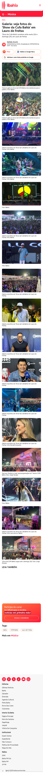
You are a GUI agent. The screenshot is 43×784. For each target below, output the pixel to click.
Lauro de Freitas (27, 630)
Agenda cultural (8, 700)
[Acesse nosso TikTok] (19, 679)
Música (12, 14)
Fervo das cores (7, 706)
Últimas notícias (8, 688)
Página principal (7, 716)
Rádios (4, 752)
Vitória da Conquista (9, 728)
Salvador (5, 694)
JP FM (4, 764)
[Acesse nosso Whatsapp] (28, 679)
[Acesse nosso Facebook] (9, 679)
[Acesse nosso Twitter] (14, 679)
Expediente (6, 739)
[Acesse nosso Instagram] (4, 679)
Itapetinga (5, 722)
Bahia (4, 691)
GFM (3, 755)
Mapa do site (6, 748)
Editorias (5, 684)
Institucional (6, 732)
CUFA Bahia (14, 630)
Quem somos (7, 736)
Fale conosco (6, 742)
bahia (5, 630)
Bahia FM (5, 761)
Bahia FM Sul (6, 758)
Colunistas (5, 709)
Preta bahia (6, 703)
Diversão (5, 697)
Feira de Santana (8, 719)
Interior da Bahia (8, 713)
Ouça (8, 52)
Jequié (4, 725)
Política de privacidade (10, 745)
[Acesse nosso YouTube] (24, 679)
